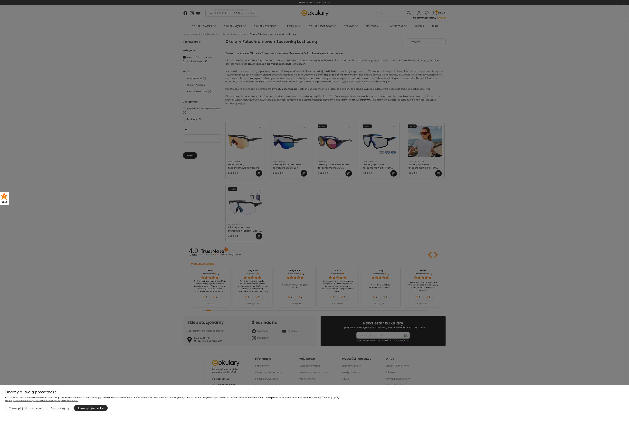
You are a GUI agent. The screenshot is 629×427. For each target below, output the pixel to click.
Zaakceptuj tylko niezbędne (25, 408)
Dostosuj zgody (60, 408)
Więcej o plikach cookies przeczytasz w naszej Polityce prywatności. (41, 400)
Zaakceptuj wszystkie (91, 408)
